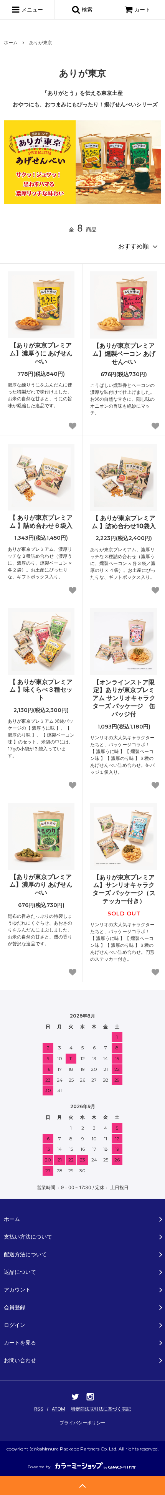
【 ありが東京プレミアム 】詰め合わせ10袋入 (124, 522)
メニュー (31, 9)
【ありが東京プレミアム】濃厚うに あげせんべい (41, 353)
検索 (86, 9)
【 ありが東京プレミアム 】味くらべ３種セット (41, 690)
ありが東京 (40, 42)
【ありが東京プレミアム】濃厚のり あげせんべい (41, 885)
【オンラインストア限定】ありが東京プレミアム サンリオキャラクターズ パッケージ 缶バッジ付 (123, 698)
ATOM (58, 1409)
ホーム (11, 42)
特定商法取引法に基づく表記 (101, 1409)
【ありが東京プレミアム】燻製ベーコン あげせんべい (123, 353)
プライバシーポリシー (82, 1423)
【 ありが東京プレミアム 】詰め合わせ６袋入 (41, 521)
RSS (38, 1409)
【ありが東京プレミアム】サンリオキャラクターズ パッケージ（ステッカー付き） (123, 889)
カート (142, 9)
